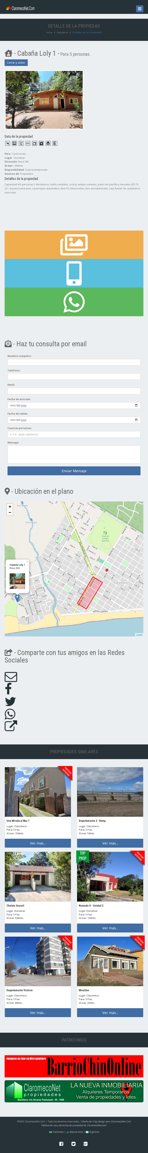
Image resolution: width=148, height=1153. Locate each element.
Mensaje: (13, 442)
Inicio (50, 32)
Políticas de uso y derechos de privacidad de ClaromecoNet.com (74, 1125)
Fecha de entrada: (19, 399)
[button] (74, 273)
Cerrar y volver (16, 62)
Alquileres (62, 32)
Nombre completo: (20, 356)
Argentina (94, 1132)
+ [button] (10, 506)
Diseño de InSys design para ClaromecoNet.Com (106, 1121)
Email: (11, 384)
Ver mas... (38, 843)
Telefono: (14, 370)
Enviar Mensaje (74, 471)
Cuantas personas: (20, 428)
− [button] (10, 512)
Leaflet (139, 634)
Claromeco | (59, 1132)
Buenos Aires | (77, 1132)
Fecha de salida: (18, 413)
